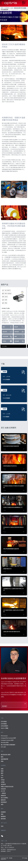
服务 (2, 757)
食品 (2, 804)
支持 (2, 751)
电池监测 (3, 784)
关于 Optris (4, 823)
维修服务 (3, 816)
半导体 (2, 780)
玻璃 (2, 771)
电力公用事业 (4, 797)
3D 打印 (3, 791)
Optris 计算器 (4, 728)
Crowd (26, 858)
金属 (11, 8)
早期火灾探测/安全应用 (7, 786)
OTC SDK (3, 747)
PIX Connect (4, 736)
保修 (2, 814)
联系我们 (4, 706)
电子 (2, 777)
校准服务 (3, 812)
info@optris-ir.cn (11, 849)
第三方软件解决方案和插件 (8, 744)
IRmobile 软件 (5, 742)
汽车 (2, 775)
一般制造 (3, 793)
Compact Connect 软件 (7, 740)
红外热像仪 (4, 724)
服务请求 (3, 818)
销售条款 (3, 830)
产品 (2, 718)
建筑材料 (3, 800)
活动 (2, 826)
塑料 (2, 773)
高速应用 (3, 795)
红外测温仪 (4, 721)
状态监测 (3, 789)
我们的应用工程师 (5, 754)
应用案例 (6, 8)
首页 (2, 8)
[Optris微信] (2, 836)
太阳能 (2, 782)
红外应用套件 (4, 726)
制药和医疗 (4, 802)
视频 (2, 761)
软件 (2, 732)
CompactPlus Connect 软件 (8, 738)
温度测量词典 (4, 759)
